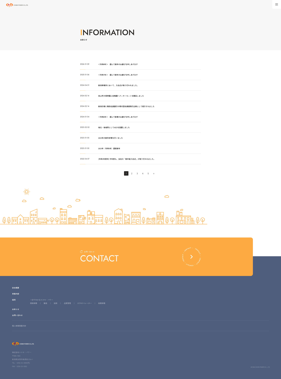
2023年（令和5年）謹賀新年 (109, 148)
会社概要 (15, 288)
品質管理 (67, 303)
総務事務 (101, 303)
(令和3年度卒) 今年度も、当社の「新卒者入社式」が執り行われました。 (126, 159)
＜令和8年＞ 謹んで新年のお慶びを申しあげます (118, 64)
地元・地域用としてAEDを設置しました (114, 127)
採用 (14, 300)
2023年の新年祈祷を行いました (110, 138)
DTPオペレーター (84, 303)
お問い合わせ (17, 315)
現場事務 (33, 303)
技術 (55, 303)
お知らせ (15, 309)
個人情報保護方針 (19, 326)
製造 (45, 303)
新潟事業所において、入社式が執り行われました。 (118, 85)
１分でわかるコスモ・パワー (41, 300)
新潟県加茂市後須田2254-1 (22, 359)
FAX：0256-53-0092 (19, 366)
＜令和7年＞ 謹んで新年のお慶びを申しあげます (118, 74)
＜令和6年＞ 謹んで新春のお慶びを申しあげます (118, 117)
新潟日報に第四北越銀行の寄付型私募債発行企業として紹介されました (126, 106)
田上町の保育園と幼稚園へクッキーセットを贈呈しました (121, 95)
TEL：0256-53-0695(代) (21, 362)
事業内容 (15, 294)
